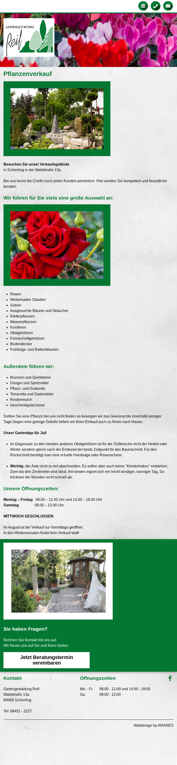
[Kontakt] (168, 6)
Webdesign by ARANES (154, 725)
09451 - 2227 (21, 711)
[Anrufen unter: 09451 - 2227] (155, 6)
